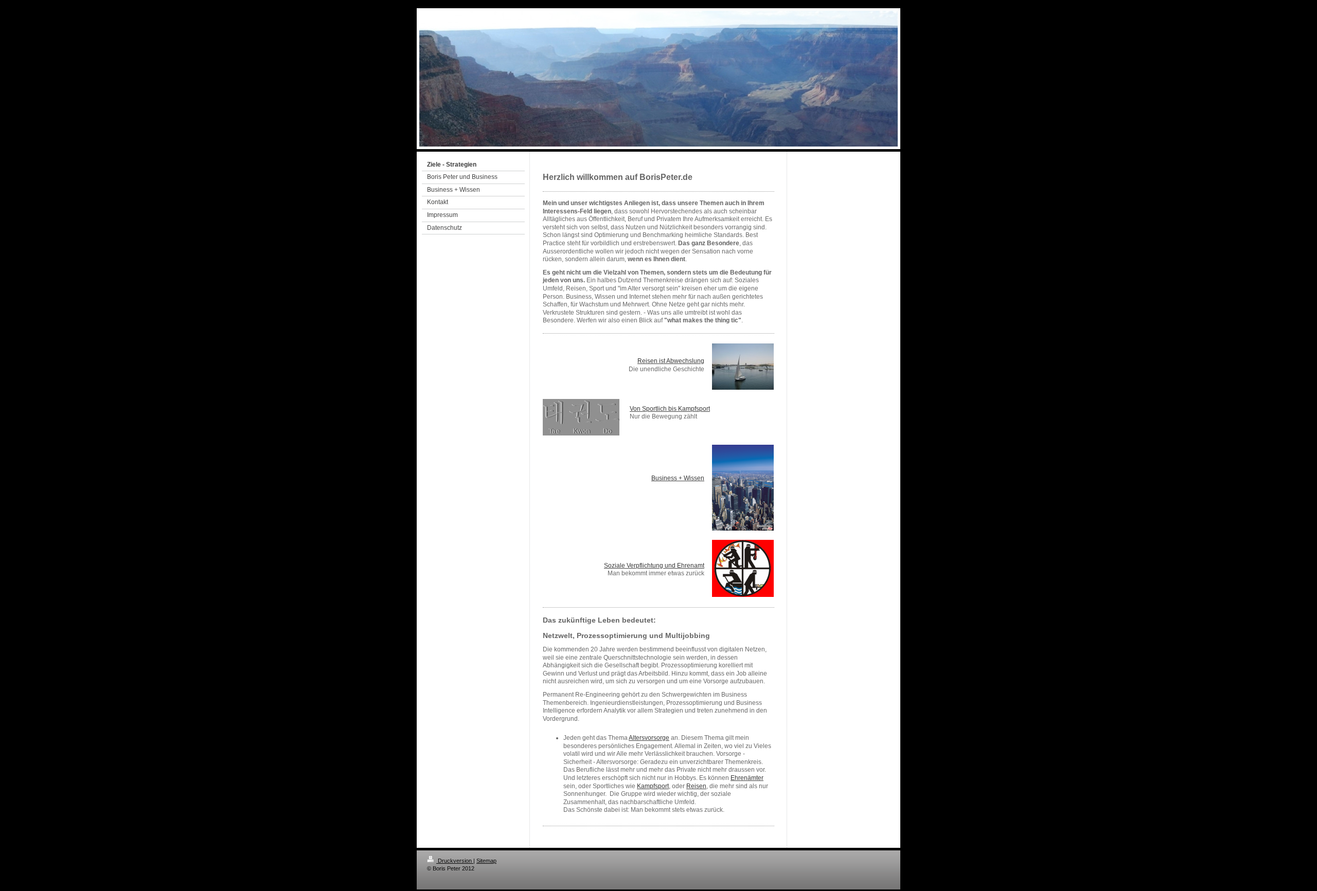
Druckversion (454, 861)
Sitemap (486, 861)
